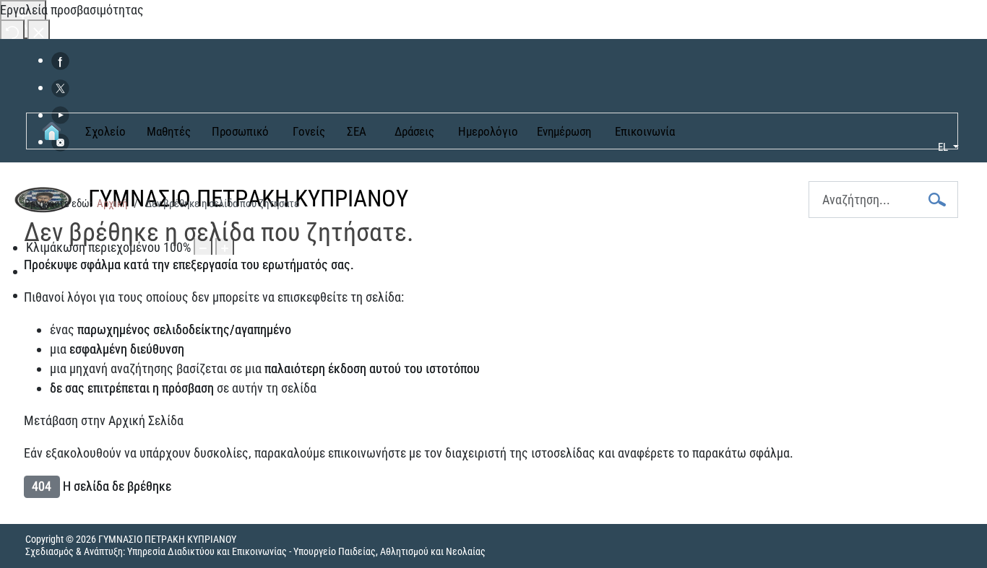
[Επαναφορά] (12, 31)
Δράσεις (414, 131)
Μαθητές (169, 131)
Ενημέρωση (564, 131)
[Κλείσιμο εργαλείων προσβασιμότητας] (38, 31)
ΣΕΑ (356, 131)
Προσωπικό (240, 131)
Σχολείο (105, 131)
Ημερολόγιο (488, 131)
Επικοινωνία (645, 131)
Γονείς (309, 131)
